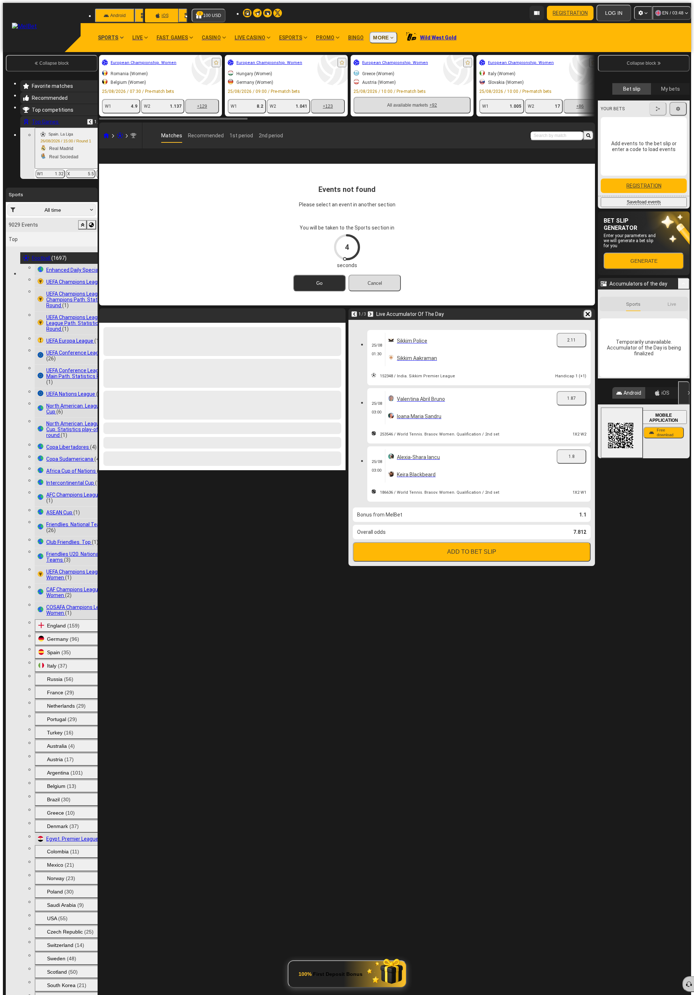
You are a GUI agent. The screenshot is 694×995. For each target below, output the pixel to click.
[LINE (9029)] (106, 135)
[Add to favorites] (216, 62)
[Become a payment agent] (537, 13)
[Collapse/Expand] (684, 481)
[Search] (588, 135)
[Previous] (90, 122)
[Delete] (587, 325)
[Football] (120, 135)
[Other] (533, 162)
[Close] (684, 590)
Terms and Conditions (647, 171)
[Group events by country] (91, 225)
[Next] (370, 326)
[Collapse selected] (82, 225)
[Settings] (643, 13)
